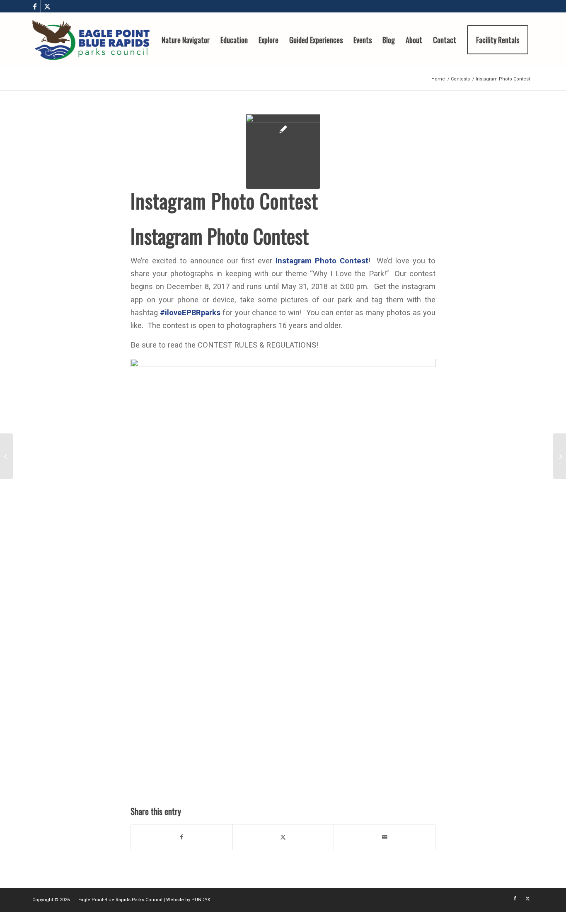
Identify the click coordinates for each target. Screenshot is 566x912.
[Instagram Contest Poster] (283, 151)
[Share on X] (283, 837)
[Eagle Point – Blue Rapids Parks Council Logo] (91, 40)
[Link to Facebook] (35, 6)
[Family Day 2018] (6, 456)
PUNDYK (200, 899)
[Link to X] (47, 6)
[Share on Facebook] (181, 837)
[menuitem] (185, 40)
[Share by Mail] (384, 837)
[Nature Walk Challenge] (559, 456)
